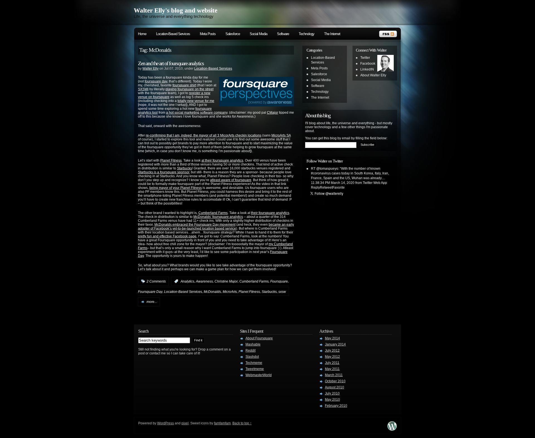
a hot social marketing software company (196, 113)
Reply (315, 187)
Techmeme (253, 363)
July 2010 (332, 393)
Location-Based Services (173, 34)
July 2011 (332, 363)
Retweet (326, 187)
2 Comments (156, 281)
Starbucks (184, 168)
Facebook (367, 63)
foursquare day (156, 81)
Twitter (365, 58)
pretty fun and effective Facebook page (167, 236)
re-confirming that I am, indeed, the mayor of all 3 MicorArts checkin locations (203, 135)
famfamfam (222, 423)
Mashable (253, 344)
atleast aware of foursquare (230, 180)
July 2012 (332, 350)
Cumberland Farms (213, 213)
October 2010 (335, 381)
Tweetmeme (254, 369)
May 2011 (332, 369)
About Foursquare (259, 338)
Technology (306, 34)
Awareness (204, 281)
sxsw (282, 292)
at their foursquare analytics (222, 160)
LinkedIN (367, 69)
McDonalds (212, 292)
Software (283, 34)
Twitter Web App (375, 183)
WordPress (165, 423)
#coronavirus (321, 173)
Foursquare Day (150, 292)
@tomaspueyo (327, 169)
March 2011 (334, 375)
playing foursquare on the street (189, 89)
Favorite (338, 187)
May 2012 (332, 357)
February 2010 (336, 406)
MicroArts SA (281, 135)
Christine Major (226, 281)
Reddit (250, 350)
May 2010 (332, 400)
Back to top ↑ (242, 423)
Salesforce (232, 34)
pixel (185, 423)
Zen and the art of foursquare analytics (171, 63)
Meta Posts (208, 34)
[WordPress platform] (392, 429)
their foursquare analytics (270, 213)
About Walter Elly (373, 75)
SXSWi (143, 89)
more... (152, 302)
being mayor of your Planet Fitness (175, 188)
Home (142, 34)
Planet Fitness (171, 160)
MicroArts (230, 292)
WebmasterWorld (258, 375)
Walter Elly (150, 68)
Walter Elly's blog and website (175, 10)
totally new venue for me (195, 101)
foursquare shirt (184, 85)
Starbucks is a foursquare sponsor (163, 172)
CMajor (272, 113)
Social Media (258, 34)
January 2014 (335, 344)
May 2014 (332, 338)
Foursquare (279, 281)
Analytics (187, 281)
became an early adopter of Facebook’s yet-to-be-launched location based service (216, 226)
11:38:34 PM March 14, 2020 (332, 183)
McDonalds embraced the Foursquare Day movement (194, 225)
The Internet (332, 34)
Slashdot (252, 357)
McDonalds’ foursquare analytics (218, 217)
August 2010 (334, 387)
